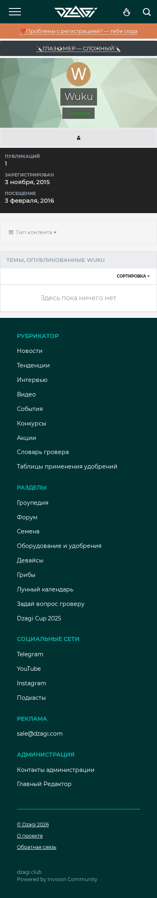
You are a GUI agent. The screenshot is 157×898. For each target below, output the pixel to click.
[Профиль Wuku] (78, 138)
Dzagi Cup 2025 (39, 618)
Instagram (31, 683)
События (30, 409)
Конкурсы (31, 423)
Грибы (26, 575)
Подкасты (31, 697)
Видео (26, 394)
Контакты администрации (56, 770)
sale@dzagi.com (40, 733)
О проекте (30, 836)
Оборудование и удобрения (59, 546)
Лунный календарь (45, 589)
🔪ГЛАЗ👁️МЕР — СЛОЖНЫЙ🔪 (78, 48)
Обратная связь (36, 847)
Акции (26, 438)
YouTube (29, 668)
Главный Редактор (44, 784)
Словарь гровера (43, 452)
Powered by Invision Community (57, 879)
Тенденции (33, 365)
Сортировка (132, 276)
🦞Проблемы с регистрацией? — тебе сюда (79, 31)
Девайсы (30, 560)
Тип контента (33, 232)
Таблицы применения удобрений (67, 466)
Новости (30, 351)
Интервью (32, 380)
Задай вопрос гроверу (51, 604)
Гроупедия (32, 502)
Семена (28, 531)
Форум (27, 517)
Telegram (30, 654)
